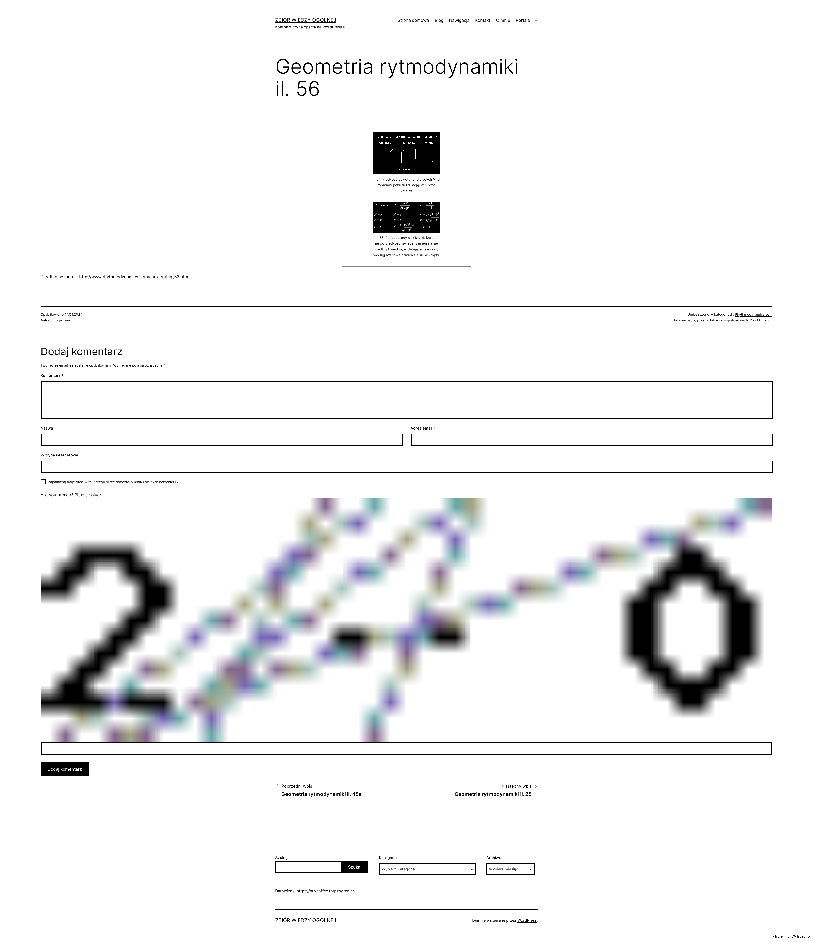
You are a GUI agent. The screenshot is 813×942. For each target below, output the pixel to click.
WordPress (527, 920)
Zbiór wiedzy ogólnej (305, 20)
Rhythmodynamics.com (753, 314)
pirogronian (60, 320)
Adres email (423, 428)
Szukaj (281, 857)
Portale (523, 20)
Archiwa (493, 857)
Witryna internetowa (59, 455)
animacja (688, 320)
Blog (439, 20)
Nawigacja (459, 20)
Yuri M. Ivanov (761, 320)
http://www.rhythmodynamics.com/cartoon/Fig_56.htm (133, 276)
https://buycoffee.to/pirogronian (326, 891)
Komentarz (52, 375)
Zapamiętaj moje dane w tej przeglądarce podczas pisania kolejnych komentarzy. (113, 482)
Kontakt (482, 20)
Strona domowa (413, 20)
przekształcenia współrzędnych (722, 320)
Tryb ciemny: (780, 936)
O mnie (503, 20)
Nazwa (48, 428)
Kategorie (388, 857)
